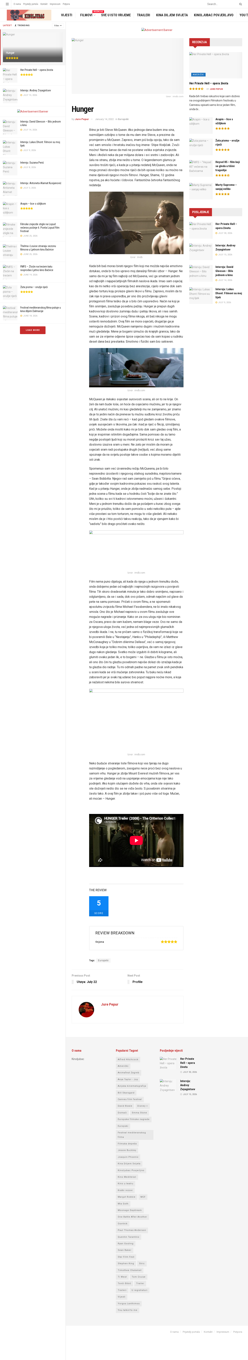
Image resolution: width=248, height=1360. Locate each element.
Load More (33, 330)
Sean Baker (124, 1250)
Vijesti (66, 15)
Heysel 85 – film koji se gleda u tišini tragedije (227, 166)
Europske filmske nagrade (134, 1119)
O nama (17, 4)
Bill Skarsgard (126, 1093)
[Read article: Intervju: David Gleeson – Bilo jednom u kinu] (201, 273)
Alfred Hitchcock (128, 1059)
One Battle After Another (132, 1217)
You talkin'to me (127, 1310)
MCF (143, 1197)
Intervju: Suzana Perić (32, 162)
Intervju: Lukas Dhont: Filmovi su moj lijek (228, 293)
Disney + (142, 1106)
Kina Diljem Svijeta (172, 15)
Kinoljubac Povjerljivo (213, 15)
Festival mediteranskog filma (132, 1134)
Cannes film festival (130, 1099)
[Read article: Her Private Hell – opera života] (215, 65)
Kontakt (43, 4)
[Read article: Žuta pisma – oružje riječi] (201, 147)
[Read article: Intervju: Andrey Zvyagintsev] (201, 252)
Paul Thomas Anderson (132, 1230)
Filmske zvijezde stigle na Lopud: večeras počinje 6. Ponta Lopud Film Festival (39, 228)
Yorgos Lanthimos (129, 1303)
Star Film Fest (126, 1257)
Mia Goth (123, 1203)
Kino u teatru (125, 1183)
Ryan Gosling (125, 1243)
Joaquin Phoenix (128, 1157)
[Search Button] (239, 4)
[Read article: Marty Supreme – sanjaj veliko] (201, 191)
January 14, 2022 (104, 119)
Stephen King (126, 1263)
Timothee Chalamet (129, 1270)
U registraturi (139, 1290)
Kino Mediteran (127, 1177)
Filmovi (88, 14)
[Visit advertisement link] (32, 111)
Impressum (55, 4)
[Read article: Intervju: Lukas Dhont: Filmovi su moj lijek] (201, 295)
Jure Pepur (82, 119)
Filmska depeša (127, 1143)
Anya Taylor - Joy (128, 1079)
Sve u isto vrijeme (116, 15)
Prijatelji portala (30, 4)
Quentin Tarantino (128, 1237)
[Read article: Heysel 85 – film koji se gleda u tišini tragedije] (201, 168)
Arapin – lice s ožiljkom (33, 203)
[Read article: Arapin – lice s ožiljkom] (201, 125)
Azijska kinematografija (132, 1086)
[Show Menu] (7, 4)
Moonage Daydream (130, 1210)
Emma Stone (139, 1112)
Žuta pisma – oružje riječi (34, 287)
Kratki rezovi (125, 1190)
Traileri (143, 15)
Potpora (66, 4)
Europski (123, 119)
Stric (142, 1263)
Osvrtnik (122, 1223)
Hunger (10, 53)
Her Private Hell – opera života (36, 69)
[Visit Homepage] (28, 15)
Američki (198, 74)
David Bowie (125, 1106)
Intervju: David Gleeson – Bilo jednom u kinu (224, 271)
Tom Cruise (139, 1277)
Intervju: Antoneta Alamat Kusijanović (40, 183)
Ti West (122, 1277)
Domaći (122, 1112)
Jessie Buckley (127, 1150)
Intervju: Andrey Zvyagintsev (35, 90)
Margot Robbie (126, 1197)
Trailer (140, 1283)
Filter (56, 25)
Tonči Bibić (124, 1283)
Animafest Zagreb (128, 1072)
